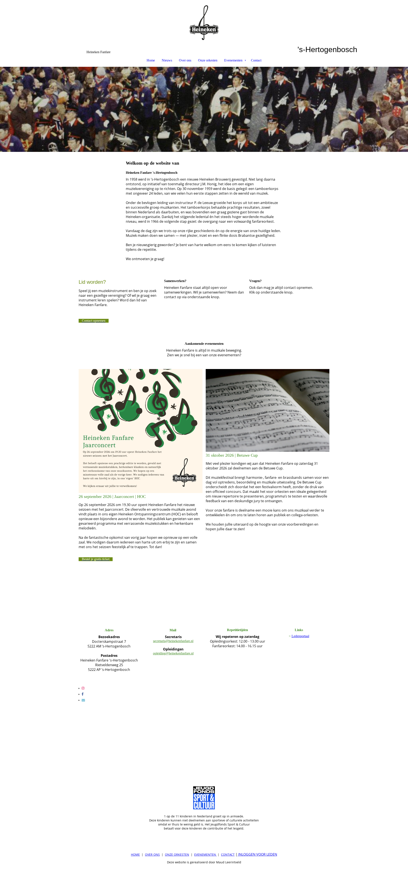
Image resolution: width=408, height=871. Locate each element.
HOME (135, 854)
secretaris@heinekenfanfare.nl (173, 641)
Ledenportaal (300, 636)
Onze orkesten (207, 60)
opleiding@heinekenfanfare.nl (173, 653)
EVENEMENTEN (205, 854)
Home (151, 60)
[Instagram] (83, 688)
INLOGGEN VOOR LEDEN (257, 854)
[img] (204, 22)
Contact (256, 60)
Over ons (185, 60)
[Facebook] (83, 694)
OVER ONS (152, 854)
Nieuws (167, 60)
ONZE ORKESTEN (177, 854)
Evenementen (233, 60)
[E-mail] (83, 700)
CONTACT (228, 854)
